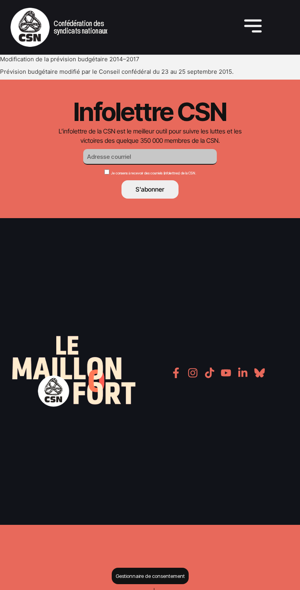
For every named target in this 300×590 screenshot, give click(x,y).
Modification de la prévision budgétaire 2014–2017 (69, 59)
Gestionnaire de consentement (150, 576)
